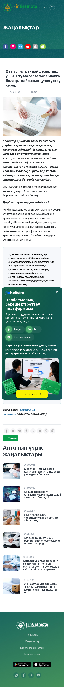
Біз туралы (32, 634)
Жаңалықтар (32, 641)
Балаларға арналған (32, 647)
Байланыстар (32, 654)
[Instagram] (52, 431)
